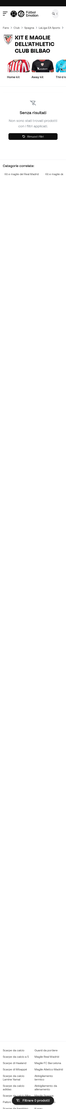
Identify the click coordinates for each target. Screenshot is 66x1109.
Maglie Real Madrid (46, 1056)
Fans (6, 27)
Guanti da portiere (46, 1050)
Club (17, 27)
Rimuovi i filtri (35, 136)
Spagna (29, 27)
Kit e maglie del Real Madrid (22, 174)
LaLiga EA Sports (49, 27)
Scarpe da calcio (13, 1050)
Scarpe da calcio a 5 (16, 1056)
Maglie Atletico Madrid (48, 1069)
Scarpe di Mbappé (15, 1069)
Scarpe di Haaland (14, 1063)
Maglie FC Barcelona (47, 1063)
